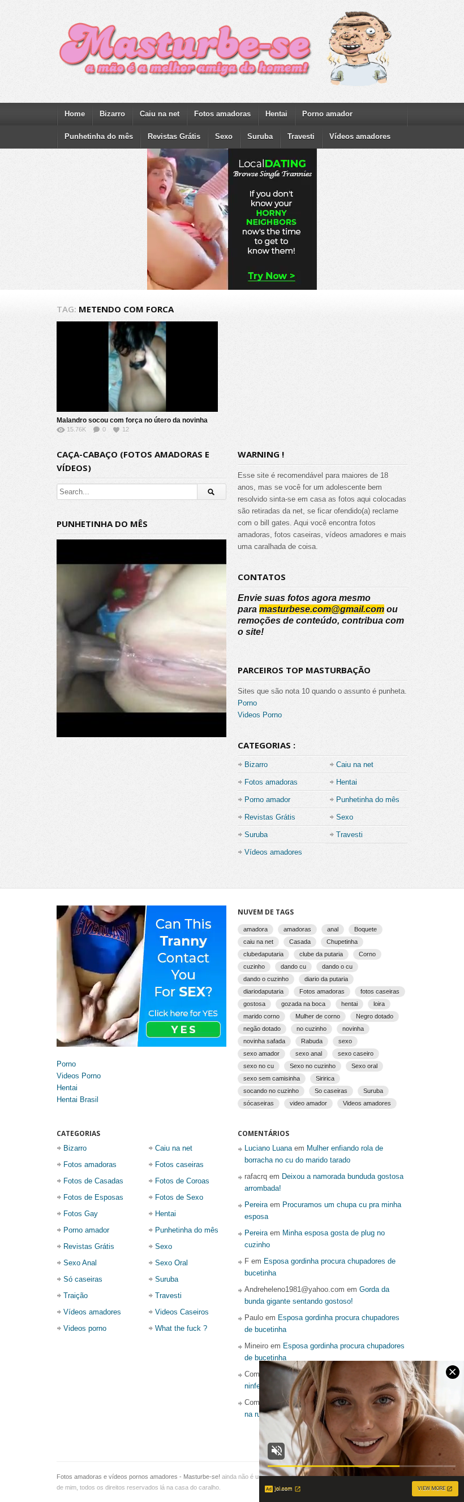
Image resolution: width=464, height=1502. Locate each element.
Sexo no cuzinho (313, 1066)
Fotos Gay (80, 1213)
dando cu (293, 966)
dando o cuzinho (266, 979)
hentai (349, 1003)
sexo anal (308, 1053)
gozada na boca (303, 1003)
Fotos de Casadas (93, 1181)
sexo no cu (258, 1066)
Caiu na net (159, 114)
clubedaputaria (263, 954)
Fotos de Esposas (93, 1197)
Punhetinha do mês (99, 136)
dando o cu (337, 966)
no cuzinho (311, 1028)
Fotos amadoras (222, 114)
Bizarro (112, 114)
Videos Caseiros (182, 1312)
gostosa (254, 1003)
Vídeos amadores (359, 136)
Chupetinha (342, 941)
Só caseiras (82, 1279)
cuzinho (254, 966)
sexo (345, 1041)
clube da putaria (321, 954)
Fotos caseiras (179, 1164)
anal (332, 929)
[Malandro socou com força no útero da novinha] (137, 366)
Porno (247, 703)
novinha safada (264, 1041)
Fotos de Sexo (179, 1197)
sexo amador (261, 1053)
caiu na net (258, 941)
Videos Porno (260, 715)
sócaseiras (258, 1103)
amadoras (297, 929)
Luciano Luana (268, 1148)
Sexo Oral (171, 1263)
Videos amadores (367, 1103)
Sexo (224, 136)
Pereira (256, 1204)
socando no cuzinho (271, 1090)
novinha (353, 1028)
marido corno (261, 1016)
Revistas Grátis (174, 136)
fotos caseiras (379, 991)
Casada (300, 941)
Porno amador (327, 114)
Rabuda (312, 1041)
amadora (255, 929)
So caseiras (331, 1090)
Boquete (365, 929)
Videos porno (84, 1328)
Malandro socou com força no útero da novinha (132, 420)
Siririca (325, 1078)
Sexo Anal (80, 1263)
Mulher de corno (317, 1016)
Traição (75, 1295)
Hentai (276, 114)
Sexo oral (364, 1066)
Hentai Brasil (77, 1099)
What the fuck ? (181, 1328)
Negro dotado (374, 1016)
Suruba (260, 136)
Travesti (301, 136)
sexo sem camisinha (271, 1078)
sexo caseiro (355, 1053)
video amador (308, 1103)
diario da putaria (326, 979)
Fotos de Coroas (182, 1181)
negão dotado (262, 1028)
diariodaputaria (263, 991)
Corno (367, 954)
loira (379, 1003)
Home (75, 114)
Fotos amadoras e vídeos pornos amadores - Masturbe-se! (138, 1476)
